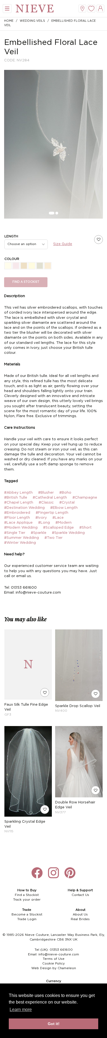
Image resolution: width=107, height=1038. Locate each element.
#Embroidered (17, 513)
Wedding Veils (32, 21)
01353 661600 (61, 949)
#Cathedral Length (50, 497)
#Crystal (67, 502)
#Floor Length (17, 518)
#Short (85, 527)
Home (8, 21)
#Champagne (84, 497)
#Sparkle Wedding (68, 533)
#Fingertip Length (52, 513)
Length (11, 236)
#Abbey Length (18, 492)
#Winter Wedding (20, 543)
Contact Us (80, 894)
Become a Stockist (27, 914)
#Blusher (46, 492)
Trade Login (26, 919)
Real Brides (80, 919)
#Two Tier (53, 538)
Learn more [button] (21, 1009)
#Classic (46, 502)
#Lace (58, 518)
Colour (11, 258)
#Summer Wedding (21, 538)
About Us (80, 914)
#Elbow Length (64, 508)
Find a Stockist (27, 894)
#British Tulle (15, 497)
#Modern (63, 523)
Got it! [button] (54, 1023)
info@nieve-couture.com (58, 954)
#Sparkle (38, 533)
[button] (51, 213)
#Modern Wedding (21, 527)
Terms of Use (53, 958)
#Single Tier (14, 533)
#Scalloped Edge (58, 527)
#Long (44, 523)
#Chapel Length (18, 502)
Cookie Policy (53, 963)
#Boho (65, 492)
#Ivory (41, 518)
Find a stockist (25, 282)
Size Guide (62, 244)
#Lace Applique (18, 523)
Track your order (27, 899)
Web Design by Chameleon (53, 968)
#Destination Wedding (24, 508)
